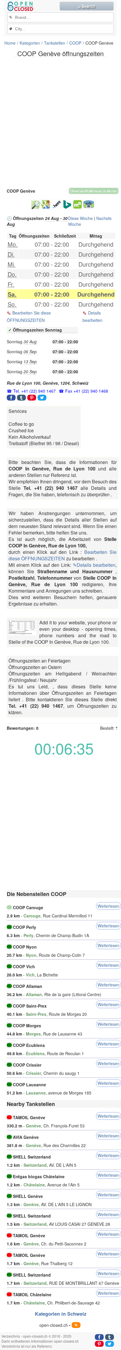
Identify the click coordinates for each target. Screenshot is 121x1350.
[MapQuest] (77, 204)
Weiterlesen (109, 906)
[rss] (76, 1325)
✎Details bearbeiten (94, 564)
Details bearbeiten (92, 316)
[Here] (56, 204)
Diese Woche (80, 218)
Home (10, 43)
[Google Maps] (46, 204)
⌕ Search (86, 6)
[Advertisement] (60, 121)
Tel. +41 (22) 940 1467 (34, 391)
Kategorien (30, 43)
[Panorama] (89, 204)
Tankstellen (54, 43)
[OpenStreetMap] (35, 204)
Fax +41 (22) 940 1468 (86, 391)
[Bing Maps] (67, 204)
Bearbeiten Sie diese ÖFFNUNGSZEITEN (29, 316)
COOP (75, 43)
